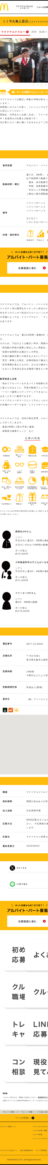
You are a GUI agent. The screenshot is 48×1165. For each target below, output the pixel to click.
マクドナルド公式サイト (9, 1150)
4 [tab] (45, 85)
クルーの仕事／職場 (40, 1130)
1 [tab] (33, 85)
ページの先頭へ (22, 1118)
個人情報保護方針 (26, 1150)
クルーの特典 (37, 1134)
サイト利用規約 (41, 1150)
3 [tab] (41, 85)
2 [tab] (37, 85)
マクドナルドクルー (13, 31)
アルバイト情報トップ (8, 1126)
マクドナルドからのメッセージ (24, 7)
